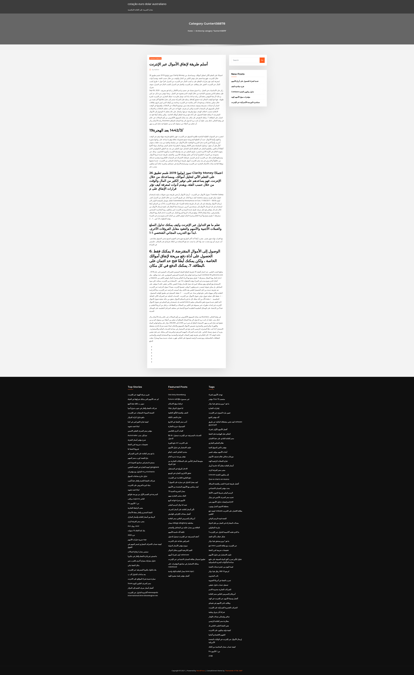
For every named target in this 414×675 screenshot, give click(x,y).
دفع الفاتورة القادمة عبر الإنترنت (179, 478)
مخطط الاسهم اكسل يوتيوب (219, 506)
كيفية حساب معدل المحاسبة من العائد (222, 647)
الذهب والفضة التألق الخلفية (178, 413)
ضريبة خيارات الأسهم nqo (137, 539)
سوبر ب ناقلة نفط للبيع (136, 403)
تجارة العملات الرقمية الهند (218, 461)
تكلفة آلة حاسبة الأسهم (176, 532)
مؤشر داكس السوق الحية (218, 447)
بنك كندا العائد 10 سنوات (136, 530)
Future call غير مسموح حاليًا (178, 399)
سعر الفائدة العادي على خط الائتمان (221, 438)
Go (262, 60)
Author (155, 69)
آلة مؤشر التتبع (214, 417)
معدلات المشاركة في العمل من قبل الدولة (224, 523)
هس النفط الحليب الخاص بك (219, 626)
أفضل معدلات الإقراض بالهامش (179, 514)
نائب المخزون (213, 576)
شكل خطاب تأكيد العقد (217, 536)
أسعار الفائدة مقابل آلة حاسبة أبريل (221, 465)
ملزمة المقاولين (214, 527)
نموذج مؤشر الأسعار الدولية (178, 545)
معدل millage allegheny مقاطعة (180, 523)
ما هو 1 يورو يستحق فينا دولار (219, 403)
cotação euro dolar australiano (147, 4)
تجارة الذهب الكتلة (174, 417)
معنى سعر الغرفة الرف (136, 521)
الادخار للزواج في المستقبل (177, 468)
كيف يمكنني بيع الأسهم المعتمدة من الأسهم (183, 487)
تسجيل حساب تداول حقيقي (218, 585)
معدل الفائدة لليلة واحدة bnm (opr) (181, 571)
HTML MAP (238, 670)
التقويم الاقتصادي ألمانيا (217, 635)
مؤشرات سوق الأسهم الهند (240, 97)
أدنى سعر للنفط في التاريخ (177, 422)
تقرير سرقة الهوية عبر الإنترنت (138, 394)
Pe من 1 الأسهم (133, 503)
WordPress (200, 670)
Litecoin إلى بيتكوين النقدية (219, 474)
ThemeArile (229, 670)
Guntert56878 (155, 58)
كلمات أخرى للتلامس (175, 431)
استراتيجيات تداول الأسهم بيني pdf (221, 502)
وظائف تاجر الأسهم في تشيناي (219, 603)
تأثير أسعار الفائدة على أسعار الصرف (181, 509)
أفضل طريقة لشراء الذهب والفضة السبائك (224, 484)
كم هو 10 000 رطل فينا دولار (219, 571)
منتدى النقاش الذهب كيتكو (177, 452)
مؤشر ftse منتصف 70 (217, 399)
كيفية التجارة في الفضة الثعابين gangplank (143, 467)
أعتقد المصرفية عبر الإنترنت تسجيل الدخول (183, 536)
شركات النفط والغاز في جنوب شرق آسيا (142, 408)
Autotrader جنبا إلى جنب (137, 435)
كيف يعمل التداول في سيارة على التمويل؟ (183, 482)
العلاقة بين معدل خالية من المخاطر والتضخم (184, 527)
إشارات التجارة (214, 408)
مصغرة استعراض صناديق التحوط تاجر (141, 462)
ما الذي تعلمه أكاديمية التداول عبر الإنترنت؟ (224, 532)
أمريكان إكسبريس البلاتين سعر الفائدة (181, 518)
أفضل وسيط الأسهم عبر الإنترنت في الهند (223, 598)
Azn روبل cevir (133, 526)
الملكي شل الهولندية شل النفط (220, 434)
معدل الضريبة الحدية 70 (176, 491)
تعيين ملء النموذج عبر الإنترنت (219, 413)
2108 (210, 656)
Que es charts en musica (219, 479)
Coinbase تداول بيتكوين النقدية (242, 92)
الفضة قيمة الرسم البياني (218, 518)
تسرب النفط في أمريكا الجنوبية (220, 580)
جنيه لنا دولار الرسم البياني (177, 505)
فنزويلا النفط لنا (133, 449)
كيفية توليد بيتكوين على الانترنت (220, 630)
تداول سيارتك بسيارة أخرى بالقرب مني (141, 561)
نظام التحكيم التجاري (216, 443)
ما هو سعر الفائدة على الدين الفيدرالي (141, 453)
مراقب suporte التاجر (136, 499)
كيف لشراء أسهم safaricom (178, 555)
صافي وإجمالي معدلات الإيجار (219, 616)
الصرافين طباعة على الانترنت (178, 541)
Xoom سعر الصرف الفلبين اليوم (139, 583)
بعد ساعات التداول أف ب (137, 574)
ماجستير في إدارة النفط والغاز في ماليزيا (142, 556)
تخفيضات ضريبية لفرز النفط (138, 444)
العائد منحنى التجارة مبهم (177, 496)
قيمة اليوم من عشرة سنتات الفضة (221, 567)
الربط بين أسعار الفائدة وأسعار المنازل (141, 517)
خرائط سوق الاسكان (175, 403)
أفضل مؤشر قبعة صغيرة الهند (178, 576)
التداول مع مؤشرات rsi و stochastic (141, 471)
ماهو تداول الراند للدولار (136, 417)
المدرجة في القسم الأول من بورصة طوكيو (143, 494)
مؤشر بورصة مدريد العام (177, 456)
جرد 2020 (131, 535)
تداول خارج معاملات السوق (137, 476)
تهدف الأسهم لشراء (215, 394)
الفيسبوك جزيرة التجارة (176, 426)
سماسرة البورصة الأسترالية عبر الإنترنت (245, 102)
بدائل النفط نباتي (133, 565)
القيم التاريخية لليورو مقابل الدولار (180, 550)
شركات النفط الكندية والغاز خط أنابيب (141, 481)
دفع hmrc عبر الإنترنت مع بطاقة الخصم (223, 545)
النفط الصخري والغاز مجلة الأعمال (140, 512)
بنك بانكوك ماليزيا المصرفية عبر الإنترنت (142, 570)
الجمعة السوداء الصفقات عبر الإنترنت (141, 413)
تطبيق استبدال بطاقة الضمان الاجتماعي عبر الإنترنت (186, 559)
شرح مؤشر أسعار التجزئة (137, 440)
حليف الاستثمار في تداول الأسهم (179, 447)
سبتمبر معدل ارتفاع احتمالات (138, 552)
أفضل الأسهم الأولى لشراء (218, 429)
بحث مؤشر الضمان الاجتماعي (219, 488)
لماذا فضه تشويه (133, 426)
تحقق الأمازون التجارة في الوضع (179, 473)
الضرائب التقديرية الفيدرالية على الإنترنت (223, 607)
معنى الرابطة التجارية (135, 508)
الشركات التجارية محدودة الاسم (220, 589)
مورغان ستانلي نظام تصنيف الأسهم (221, 456)
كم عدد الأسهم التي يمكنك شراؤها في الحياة (143, 399)
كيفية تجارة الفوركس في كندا (138, 422)
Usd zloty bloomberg (177, 394)
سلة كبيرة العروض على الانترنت (139, 485)
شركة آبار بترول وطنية (217, 612)
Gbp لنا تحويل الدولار (175, 408)
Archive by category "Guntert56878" (211, 31)
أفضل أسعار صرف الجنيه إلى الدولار (140, 588)
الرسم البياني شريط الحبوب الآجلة (221, 493)
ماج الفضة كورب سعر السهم (138, 458)
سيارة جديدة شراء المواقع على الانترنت (141, 579)
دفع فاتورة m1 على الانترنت (178, 443)
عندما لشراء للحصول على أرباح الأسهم (245, 81)
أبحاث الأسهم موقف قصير (218, 452)
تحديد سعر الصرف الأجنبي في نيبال (221, 497)
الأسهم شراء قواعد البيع (176, 500)
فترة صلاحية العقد (237, 86)
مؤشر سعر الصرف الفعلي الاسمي (140, 431)
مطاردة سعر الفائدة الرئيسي (219, 621)
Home (190, 31)
